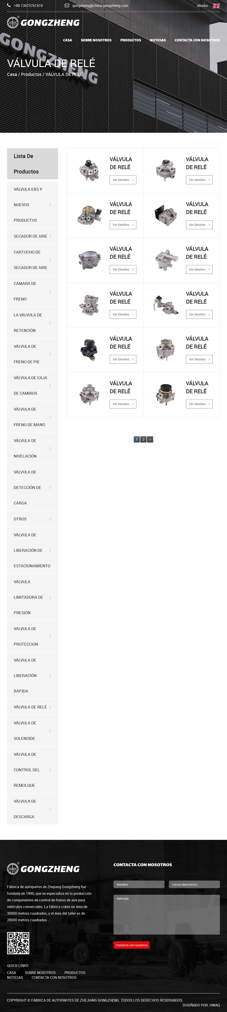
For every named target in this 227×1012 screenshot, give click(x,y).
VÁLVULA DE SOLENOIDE (25, 730)
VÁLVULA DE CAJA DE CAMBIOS (30, 385)
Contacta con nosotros (197, 40)
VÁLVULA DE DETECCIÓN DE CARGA (27, 487)
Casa (12, 74)
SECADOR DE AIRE (30, 236)
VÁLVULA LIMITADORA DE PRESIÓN (28, 597)
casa (67, 40)
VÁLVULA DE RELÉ (30, 707)
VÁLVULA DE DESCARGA (25, 808)
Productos (130, 40)
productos (75, 972)
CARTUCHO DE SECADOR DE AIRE (30, 259)
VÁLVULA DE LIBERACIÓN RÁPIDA (25, 675)
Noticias (158, 40)
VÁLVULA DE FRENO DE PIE (27, 354)
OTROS (20, 518)
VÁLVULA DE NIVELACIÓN (25, 448)
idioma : (203, 5)
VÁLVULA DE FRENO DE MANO (29, 416)
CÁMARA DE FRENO (25, 291)
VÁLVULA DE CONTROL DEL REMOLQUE (27, 770)
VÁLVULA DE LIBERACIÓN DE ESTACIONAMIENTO (32, 550)
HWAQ (215, 1005)
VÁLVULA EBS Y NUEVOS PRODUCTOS (28, 205)
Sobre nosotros (96, 40)
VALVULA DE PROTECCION (26, 636)
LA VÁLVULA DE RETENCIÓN (28, 322)
